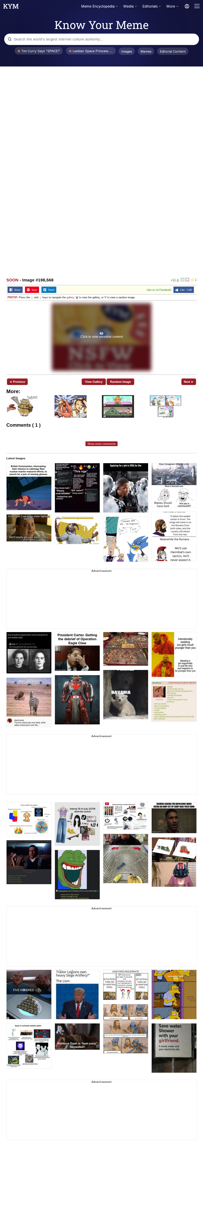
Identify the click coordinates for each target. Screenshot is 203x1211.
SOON (12, 280)
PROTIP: (13, 297)
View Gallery (93, 381)
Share (16, 290)
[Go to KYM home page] (11, 7)
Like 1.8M (185, 290)
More (170, 6)
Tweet (50, 290)
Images (126, 51)
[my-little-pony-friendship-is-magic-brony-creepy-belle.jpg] (101, 337)
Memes (146, 51)
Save (33, 290)
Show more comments (101, 443)
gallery (70, 297)
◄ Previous (17, 381)
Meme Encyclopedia (98, 6)
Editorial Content (173, 51)
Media (128, 6)
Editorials (150, 6)
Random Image (120, 381)
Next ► (189, 381)
